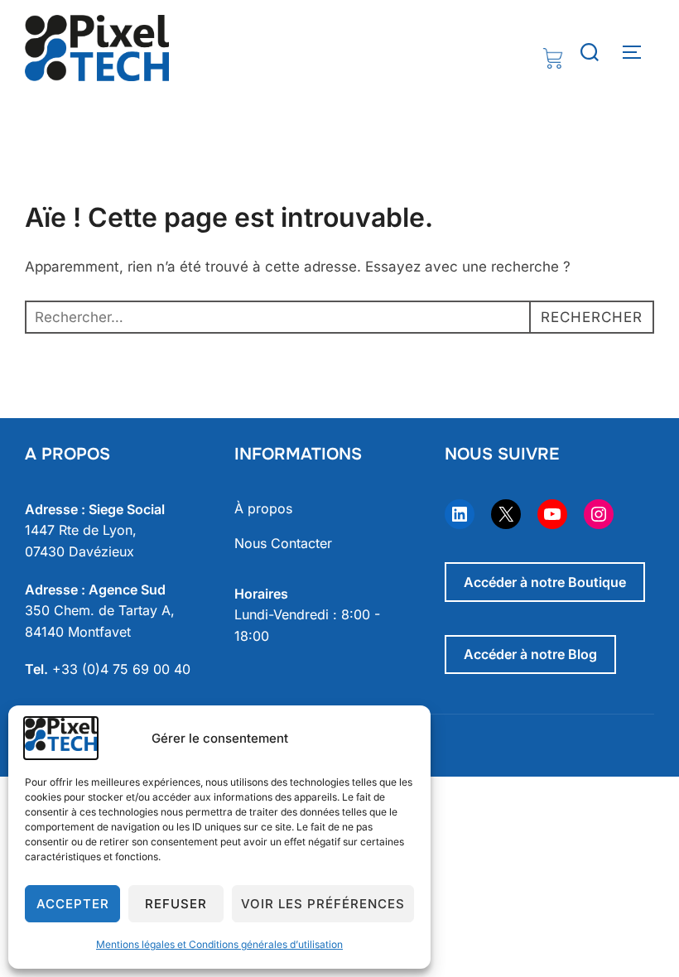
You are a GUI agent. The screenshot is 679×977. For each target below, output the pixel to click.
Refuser (176, 904)
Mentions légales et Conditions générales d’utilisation (219, 944)
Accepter (72, 904)
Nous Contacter (283, 543)
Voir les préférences (323, 904)
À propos (263, 508)
